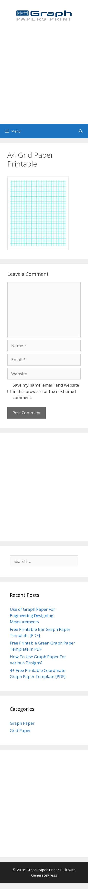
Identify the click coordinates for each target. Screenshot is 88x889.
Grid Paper (20, 730)
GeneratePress (44, 875)
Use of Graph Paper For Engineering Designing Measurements (32, 615)
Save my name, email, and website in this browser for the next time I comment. (46, 391)
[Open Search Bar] (81, 131)
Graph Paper (22, 723)
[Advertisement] (44, 77)
